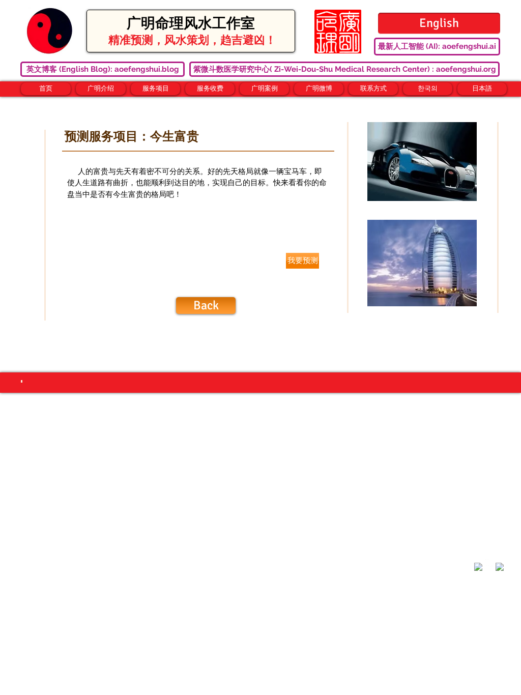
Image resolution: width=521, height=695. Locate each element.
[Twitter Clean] (489, 563)
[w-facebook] (478, 567)
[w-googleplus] (500, 567)
